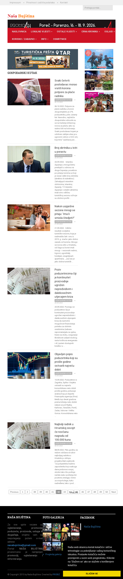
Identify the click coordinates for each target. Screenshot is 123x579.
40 (46, 492)
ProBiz (56, 574)
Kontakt (64, 2)
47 (88, 492)
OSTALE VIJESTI (66, 31)
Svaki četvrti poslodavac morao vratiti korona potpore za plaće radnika (66, 88)
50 (106, 492)
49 (100, 492)
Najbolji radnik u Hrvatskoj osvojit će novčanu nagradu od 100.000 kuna (65, 432)
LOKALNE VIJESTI (41, 31)
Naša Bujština (92, 526)
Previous (14, 492)
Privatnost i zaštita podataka (40, 2)
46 (82, 492)
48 (94, 492)
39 (40, 492)
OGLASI (108, 31)
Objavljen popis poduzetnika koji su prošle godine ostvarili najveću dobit (66, 362)
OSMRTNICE (59, 39)
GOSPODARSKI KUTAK (22, 73)
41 (52, 492)
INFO (44, 39)
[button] (77, 565)
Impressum (15, 2)
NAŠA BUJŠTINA (19, 517)
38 (34, 492)
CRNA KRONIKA (89, 31)
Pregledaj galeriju (53, 554)
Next (113, 492)
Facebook (87, 517)
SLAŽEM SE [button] (92, 573)
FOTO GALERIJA (53, 517)
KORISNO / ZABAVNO (23, 39)
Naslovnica (19, 31)
